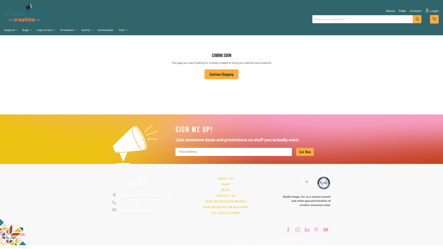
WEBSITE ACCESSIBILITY (317, 241)
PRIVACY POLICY (243, 241)
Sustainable (106, 30)
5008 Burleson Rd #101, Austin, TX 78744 (145, 195)
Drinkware (67, 30)
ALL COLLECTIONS (225, 213)
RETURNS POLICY (290, 241)
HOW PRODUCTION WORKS (225, 201)
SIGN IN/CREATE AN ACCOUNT (226, 207)
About (390, 11)
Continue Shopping (221, 74)
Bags (26, 30)
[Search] (417, 19)
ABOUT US (226, 178)
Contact (416, 11)
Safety (86, 30)
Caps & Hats (45, 30)
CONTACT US (226, 196)
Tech (122, 30)
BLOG (226, 190)
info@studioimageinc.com (136, 210)
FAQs (402, 11)
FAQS (226, 184)
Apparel (10, 30)
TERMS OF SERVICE (267, 241)
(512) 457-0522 (128, 202)
